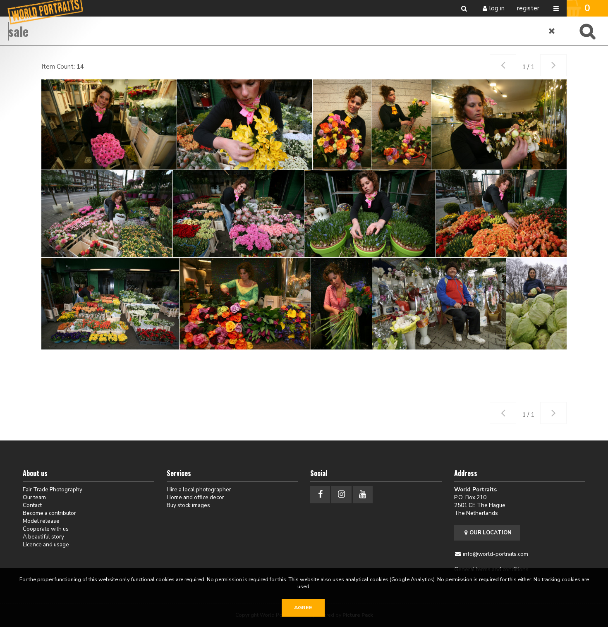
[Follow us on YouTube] (363, 494)
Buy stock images (188, 505)
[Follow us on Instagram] (341, 494)
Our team (34, 497)
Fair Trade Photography (52, 489)
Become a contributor (49, 513)
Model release (41, 521)
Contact (32, 505)
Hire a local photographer (199, 489)
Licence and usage (46, 544)
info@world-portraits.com (495, 554)
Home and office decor (195, 497)
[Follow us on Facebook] (320, 494)
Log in (497, 8)
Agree (303, 607)
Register (528, 8)
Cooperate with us (46, 529)
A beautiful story (43, 537)
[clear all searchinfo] (552, 31)
